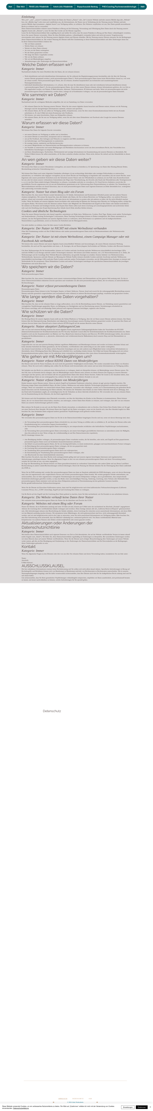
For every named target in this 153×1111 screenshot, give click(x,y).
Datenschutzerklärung (21, 1108)
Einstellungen (128, 1107)
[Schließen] (150, 1107)
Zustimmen (142, 1107)
